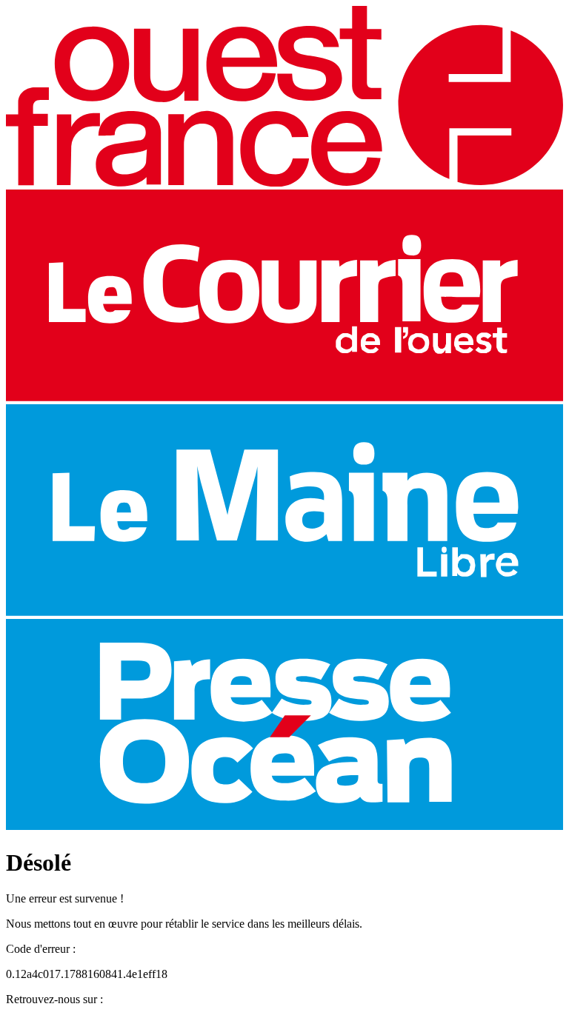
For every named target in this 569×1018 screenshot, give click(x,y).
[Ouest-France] (284, 182)
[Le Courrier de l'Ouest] (284, 397)
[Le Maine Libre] (284, 612)
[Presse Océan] (284, 826)
